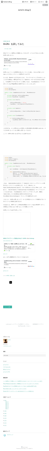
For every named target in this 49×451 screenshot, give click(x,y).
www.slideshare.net (7, 240)
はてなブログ (6, 364)
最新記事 (5, 377)
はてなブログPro (6, 371)
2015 (5, 423)
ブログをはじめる (6, 367)
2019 (5, 418)
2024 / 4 (7, 404)
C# (5, 48)
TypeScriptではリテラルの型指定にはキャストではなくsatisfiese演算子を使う (20, 386)
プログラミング (10, 434)
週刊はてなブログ (6, 369)
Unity (7, 48)
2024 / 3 (7, 406)
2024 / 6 (7, 403)
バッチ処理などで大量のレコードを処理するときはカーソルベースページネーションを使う (22, 381)
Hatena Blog (23, 448)
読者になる (45, 4)
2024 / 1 (7, 408)
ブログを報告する (29, 448)
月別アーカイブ (7, 397)
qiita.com (5, 254)
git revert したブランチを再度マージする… (17, 324)
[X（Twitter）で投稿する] (10, 282)
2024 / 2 (7, 407)
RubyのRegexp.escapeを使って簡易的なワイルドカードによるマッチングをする (20, 383)
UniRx (10, 48)
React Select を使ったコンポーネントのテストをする (14, 388)
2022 (5, 413)
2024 (5, 400)
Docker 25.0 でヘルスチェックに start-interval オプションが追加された (18, 391)
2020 (5, 415)
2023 (5, 411)
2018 (5, 420)
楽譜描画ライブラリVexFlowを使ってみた (31, 325)
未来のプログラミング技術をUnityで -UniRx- (15, 238)
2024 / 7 (7, 401)
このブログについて (7, 346)
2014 (5, 425)
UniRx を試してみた (13, 44)
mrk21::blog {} (24, 10)
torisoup (31, 238)
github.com (5, 69)
